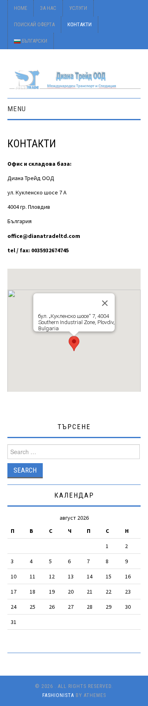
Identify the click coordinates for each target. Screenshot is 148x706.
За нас (48, 8)
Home (20, 8)
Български (34, 41)
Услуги (78, 8)
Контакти (79, 24)
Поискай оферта (34, 24)
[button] (74, 343)
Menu (16, 109)
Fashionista (58, 695)
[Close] (105, 303)
